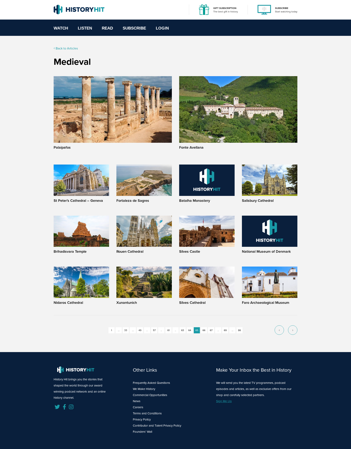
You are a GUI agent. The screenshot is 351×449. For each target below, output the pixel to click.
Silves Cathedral (192, 302)
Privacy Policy (142, 419)
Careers (138, 407)
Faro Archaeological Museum (265, 302)
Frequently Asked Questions (151, 383)
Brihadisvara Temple (70, 251)
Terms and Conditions (147, 413)
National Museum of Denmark (266, 251)
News (136, 401)
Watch (61, 28)
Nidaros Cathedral (68, 302)
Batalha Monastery (194, 200)
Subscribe (134, 28)
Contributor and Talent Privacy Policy (157, 425)
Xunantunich (126, 302)
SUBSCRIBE (281, 8)
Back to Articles (66, 48)
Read (107, 28)
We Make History (144, 389)
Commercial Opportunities (150, 395)
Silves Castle (189, 251)
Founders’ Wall (142, 431)
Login (162, 28)
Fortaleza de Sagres (132, 200)
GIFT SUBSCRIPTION (224, 8)
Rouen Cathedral (129, 251)
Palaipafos (62, 147)
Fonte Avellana (191, 147)
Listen (85, 28)
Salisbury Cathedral (258, 200)
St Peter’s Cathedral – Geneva (78, 200)
